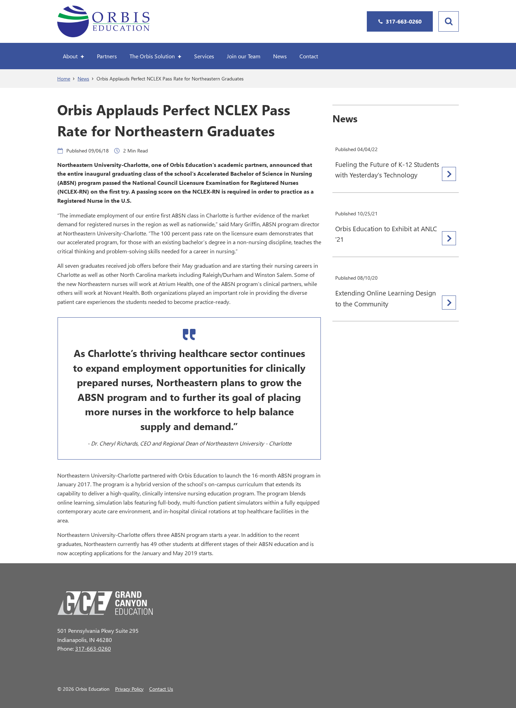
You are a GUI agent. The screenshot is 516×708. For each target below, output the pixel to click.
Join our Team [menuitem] (243, 56)
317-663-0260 (93, 648)
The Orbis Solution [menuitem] (152, 56)
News (83, 78)
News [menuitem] (280, 56)
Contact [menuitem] (308, 56)
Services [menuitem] (204, 56)
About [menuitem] (70, 56)
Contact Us (161, 689)
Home (63, 78)
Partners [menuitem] (107, 56)
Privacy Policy (129, 689)
